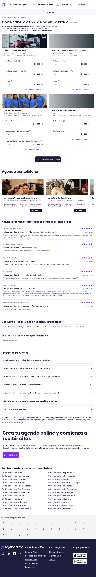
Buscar (82, 5)
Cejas (47, 327)
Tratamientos (80, 327)
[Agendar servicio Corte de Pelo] (71, 122)
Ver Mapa (50, 12)
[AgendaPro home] (4, 4)
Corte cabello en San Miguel (61, 492)
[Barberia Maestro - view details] (71, 41)
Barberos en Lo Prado (10, 341)
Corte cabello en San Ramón (61, 495)
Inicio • (4, 18)
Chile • (9, 18)
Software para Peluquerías (39, 448)
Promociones (31, 559)
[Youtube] (20, 553)
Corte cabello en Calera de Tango (64, 482)
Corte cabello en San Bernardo (16, 489)
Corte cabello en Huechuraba (15, 476)
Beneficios (30, 567)
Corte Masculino (9, 327)
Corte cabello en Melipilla (13, 482)
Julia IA (52, 559)
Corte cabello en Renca (13, 495)
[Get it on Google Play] (84, 561)
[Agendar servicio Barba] (24, 82)
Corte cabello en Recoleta (60, 505)
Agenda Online (56, 556)
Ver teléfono (36, 210)
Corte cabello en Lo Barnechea (62, 489)
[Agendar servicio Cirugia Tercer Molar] (24, 122)
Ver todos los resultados (48, 159)
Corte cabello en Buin (12, 499)
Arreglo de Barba (25, 327)
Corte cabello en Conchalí (60, 508)
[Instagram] (3, 553)
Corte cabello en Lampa (59, 499)
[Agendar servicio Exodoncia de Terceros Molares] (24, 132)
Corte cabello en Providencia (15, 492)
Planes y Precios (56, 552)
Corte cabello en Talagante (14, 502)
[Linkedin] (14, 553)
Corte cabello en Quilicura (60, 472)
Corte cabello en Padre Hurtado (16, 485)
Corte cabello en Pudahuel (14, 479)
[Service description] (19, 61)
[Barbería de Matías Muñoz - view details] (71, 101)
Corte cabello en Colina (59, 479)
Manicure (56, 327)
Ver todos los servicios (33, 89)
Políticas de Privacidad (35, 556)
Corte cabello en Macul (12, 472)
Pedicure (38, 327)
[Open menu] (91, 4)
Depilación (68, 327)
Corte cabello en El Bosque (14, 505)
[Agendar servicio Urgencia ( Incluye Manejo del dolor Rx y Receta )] (24, 142)
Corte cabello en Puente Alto (61, 476)
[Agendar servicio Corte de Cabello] (71, 62)
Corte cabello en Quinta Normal (16, 508)
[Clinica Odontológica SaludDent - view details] (24, 101)
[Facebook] (8, 553)
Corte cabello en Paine (58, 502)
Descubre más (11, 455)
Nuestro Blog (31, 552)
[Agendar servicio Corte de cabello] (24, 62)
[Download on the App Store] (84, 554)
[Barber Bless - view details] (24, 41)
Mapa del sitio (31, 563)
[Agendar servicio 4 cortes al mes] (71, 132)
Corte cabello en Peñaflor (60, 485)
